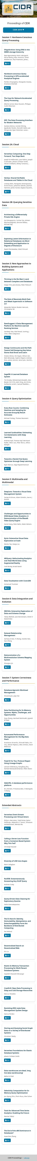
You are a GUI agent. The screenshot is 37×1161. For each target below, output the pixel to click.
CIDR (27, 23)
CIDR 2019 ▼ (18, 30)
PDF (7, 63)
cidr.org (26, 1158)
